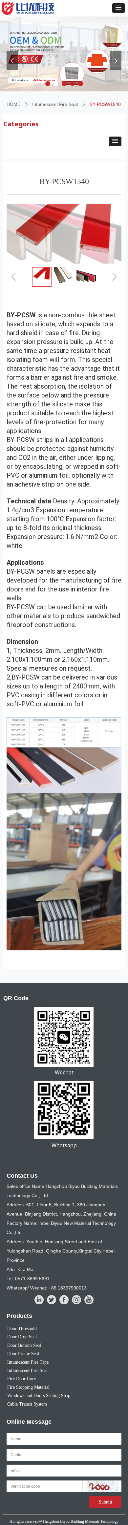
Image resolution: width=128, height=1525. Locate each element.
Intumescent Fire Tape (28, 1362)
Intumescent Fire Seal (55, 104)
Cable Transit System (27, 1404)
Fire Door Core (21, 1378)
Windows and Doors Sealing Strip (38, 1395)
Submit (105, 1502)
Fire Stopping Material (28, 1387)
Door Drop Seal (22, 1336)
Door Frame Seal (23, 1353)
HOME (13, 104)
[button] (118, 8)
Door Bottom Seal (24, 1345)
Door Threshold (22, 1328)
